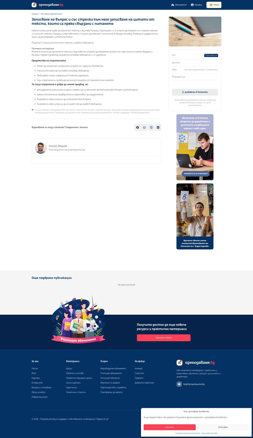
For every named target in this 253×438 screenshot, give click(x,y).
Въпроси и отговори (42, 387)
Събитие (139, 373)
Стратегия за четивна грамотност (96, 113)
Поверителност (40, 397)
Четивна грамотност (51, 14)
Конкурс (139, 368)
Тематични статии (76, 392)
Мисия (35, 368)
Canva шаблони (73, 382)
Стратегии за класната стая (67, 113)
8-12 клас (45, 110)
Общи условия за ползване (209, 433)
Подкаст (139, 378)
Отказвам (223, 427)
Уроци (69, 368)
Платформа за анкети (111, 392)
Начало (35, 14)
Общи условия (38, 392)
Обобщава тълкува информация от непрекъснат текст (136, 110)
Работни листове (75, 373)
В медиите (37, 382)
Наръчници (71, 387)
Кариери (36, 378)
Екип (34, 373)
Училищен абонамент (111, 373)
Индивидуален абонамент (113, 368)
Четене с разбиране (121, 113)
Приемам (170, 427)
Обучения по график (110, 382)
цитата (36, 33)
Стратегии (212, 69)
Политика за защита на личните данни (187, 433)
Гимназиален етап (57, 110)
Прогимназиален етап (44, 113)
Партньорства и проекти (113, 387)
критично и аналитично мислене (80, 110)
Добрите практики (144, 382)
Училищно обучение (110, 378)
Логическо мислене (103, 110)
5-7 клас (38, 110)
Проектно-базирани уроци (79, 378)
